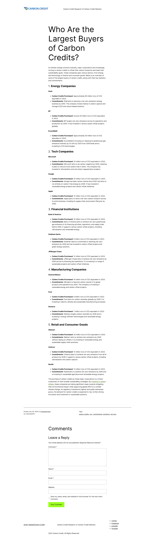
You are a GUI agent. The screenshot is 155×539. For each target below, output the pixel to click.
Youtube (114, 528)
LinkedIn (114, 526)
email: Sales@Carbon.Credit (34, 525)
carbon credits (84, 414)
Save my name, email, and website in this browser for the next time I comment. (77, 498)
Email (51, 478)
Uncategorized (45, 411)
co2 (91, 414)
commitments (97, 414)
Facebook (115, 523)
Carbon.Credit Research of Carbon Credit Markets (82, 9)
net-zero (113, 414)
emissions (106, 414)
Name (51, 469)
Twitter (114, 521)
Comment (52, 447)
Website (51, 487)
